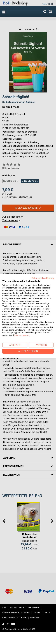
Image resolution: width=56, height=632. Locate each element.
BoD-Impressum (21, 335)
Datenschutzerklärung (43, 278)
